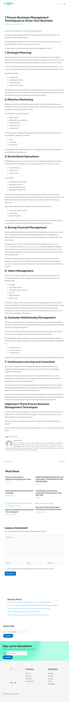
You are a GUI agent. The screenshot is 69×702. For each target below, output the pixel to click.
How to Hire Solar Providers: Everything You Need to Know (48, 508)
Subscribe (8, 636)
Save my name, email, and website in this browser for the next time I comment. (30, 569)
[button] (60, 4)
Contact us (28, 676)
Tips (11, 482)
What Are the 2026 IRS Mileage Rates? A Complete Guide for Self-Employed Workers (32, 605)
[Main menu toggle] (64, 4)
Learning (50, 679)
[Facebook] (60, 441)
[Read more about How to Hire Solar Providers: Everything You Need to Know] (45, 503)
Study (50, 681)
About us (28, 673)
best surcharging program (31, 247)
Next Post (63, 461)
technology (13, 514)
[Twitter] (62, 441)
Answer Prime (17, 440)
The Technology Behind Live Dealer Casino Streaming (23, 612)
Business (7, 24)
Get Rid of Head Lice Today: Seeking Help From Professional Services (28, 615)
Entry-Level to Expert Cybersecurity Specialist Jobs (18, 478)
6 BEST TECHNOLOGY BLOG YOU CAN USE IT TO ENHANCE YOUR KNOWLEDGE (50, 479)
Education (51, 676)
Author (7, 436)
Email (5, 632)
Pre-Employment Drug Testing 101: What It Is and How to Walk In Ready (28, 602)
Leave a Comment (16, 24)
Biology (7, 495)
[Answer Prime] (9, 443)
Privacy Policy (29, 681)
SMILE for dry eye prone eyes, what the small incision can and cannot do (28, 608)
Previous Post (7, 461)
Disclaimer (28, 679)
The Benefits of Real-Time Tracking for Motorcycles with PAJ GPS (48, 493)
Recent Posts (14, 436)
